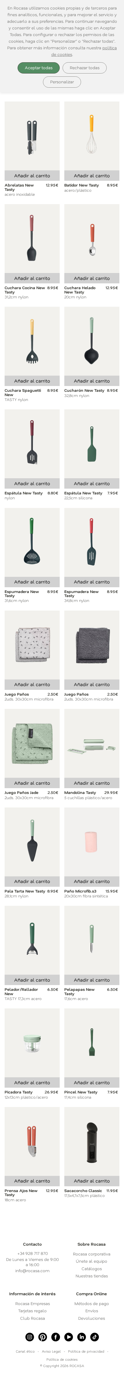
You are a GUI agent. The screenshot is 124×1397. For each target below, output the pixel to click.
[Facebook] (55, 1337)
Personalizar (62, 81)
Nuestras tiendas (92, 1276)
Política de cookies (62, 1359)
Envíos (91, 1310)
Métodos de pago (91, 1303)
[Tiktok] (94, 1337)
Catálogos (92, 1268)
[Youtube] (68, 1337)
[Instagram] (29, 1337)
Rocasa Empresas (32, 1303)
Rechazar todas (84, 67)
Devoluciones (91, 1318)
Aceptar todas (38, 67)
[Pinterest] (42, 1337)
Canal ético (25, 1351)
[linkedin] (81, 1337)
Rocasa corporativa (91, 1254)
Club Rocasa (32, 1318)
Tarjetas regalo (32, 1310)
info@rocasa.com (32, 1270)
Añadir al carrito (32, 175)
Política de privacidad (86, 1351)
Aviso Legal (51, 1351)
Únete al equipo (91, 1261)
